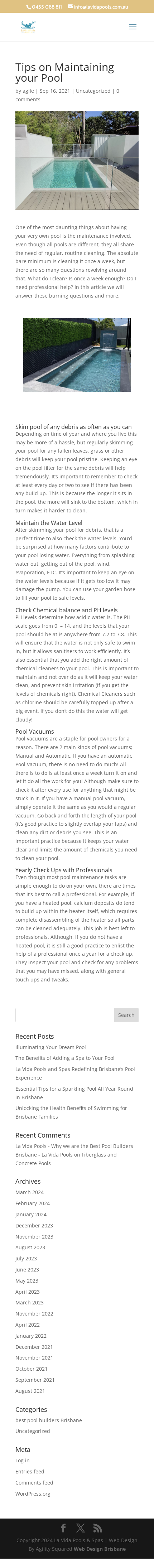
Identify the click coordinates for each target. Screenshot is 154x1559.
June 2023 (27, 1269)
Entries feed (29, 1471)
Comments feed (34, 1482)
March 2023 (29, 1302)
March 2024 (29, 1192)
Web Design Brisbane (100, 1548)
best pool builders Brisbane (48, 1420)
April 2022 (27, 1324)
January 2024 (31, 1214)
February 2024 (32, 1203)
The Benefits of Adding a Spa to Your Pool (65, 1057)
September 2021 (35, 1379)
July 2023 (26, 1258)
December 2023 (34, 1225)
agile (28, 90)
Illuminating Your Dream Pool (50, 1047)
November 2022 (34, 1313)
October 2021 (31, 1368)
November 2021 (34, 1357)
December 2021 (34, 1346)
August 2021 (30, 1390)
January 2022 (31, 1335)
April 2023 (27, 1291)
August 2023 (30, 1247)
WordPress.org (32, 1493)
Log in (22, 1460)
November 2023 (34, 1236)
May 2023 (26, 1280)
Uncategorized (93, 90)
